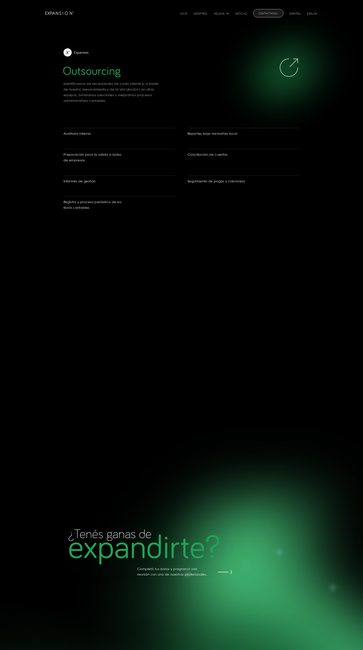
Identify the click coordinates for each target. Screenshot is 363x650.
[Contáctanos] (232, 572)
